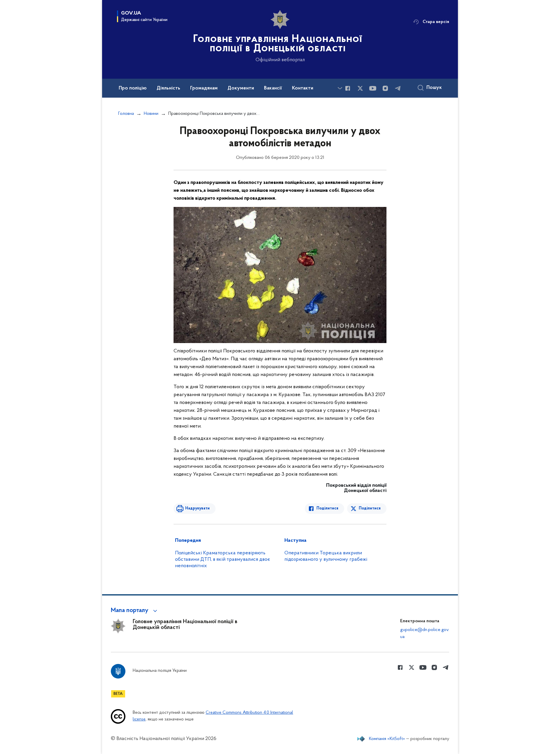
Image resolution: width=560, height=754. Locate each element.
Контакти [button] (302, 88)
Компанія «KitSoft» (387, 739)
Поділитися (327, 508)
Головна (126, 113)
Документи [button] (241, 88)
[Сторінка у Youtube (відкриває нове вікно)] (372, 88)
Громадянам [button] (204, 88)
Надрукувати (197, 508)
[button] (135, 610)
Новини (151, 113)
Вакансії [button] (273, 88)
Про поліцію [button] (133, 88)
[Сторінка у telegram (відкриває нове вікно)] (397, 88)
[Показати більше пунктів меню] (339, 88)
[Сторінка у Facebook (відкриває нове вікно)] (347, 88)
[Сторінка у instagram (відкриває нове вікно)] (385, 88)
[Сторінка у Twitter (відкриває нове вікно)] (360, 88)
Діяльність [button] (168, 88)
